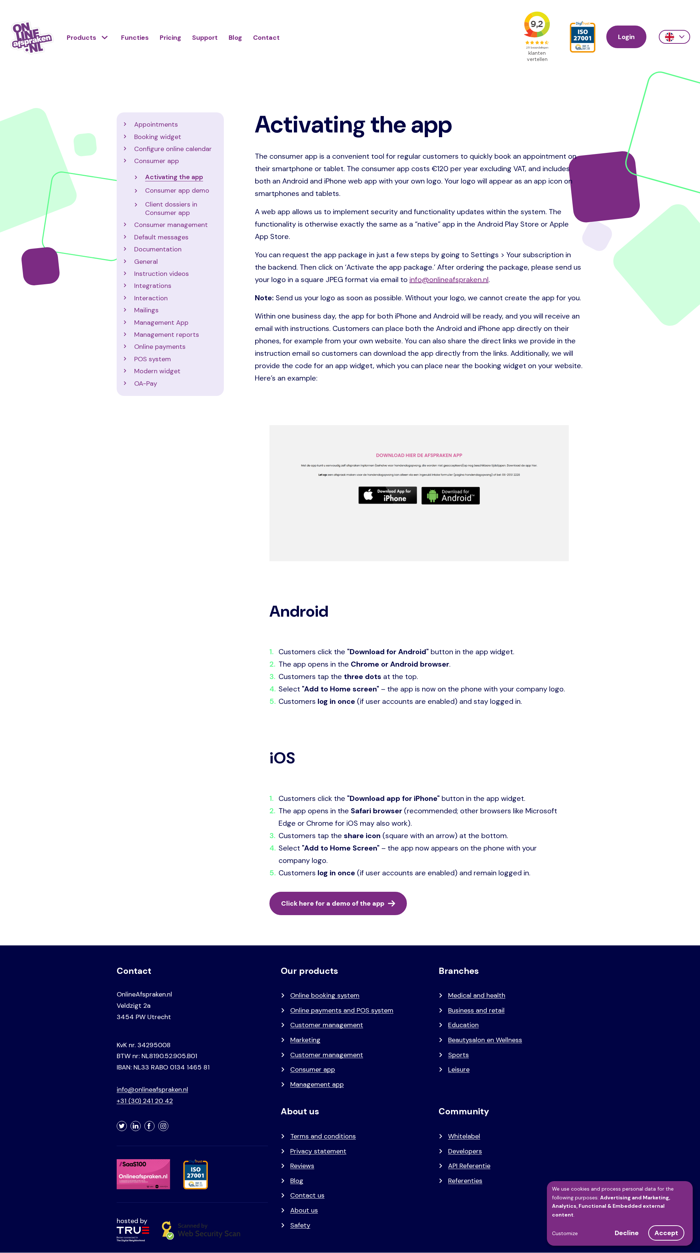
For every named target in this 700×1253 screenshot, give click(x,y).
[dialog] (620, 1213)
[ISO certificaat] (582, 37)
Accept (666, 1233)
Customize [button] (565, 1233)
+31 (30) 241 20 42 (145, 1100)
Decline (627, 1233)
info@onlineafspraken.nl (449, 279)
